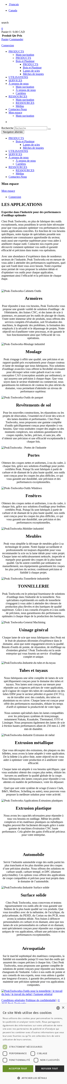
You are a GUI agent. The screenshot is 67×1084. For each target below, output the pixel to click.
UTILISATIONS (18, 77)
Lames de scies (31, 70)
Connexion (7, 45)
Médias (20, 106)
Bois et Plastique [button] (25, 141)
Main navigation (25, 54)
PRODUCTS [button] (16, 138)
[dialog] (33, 1044)
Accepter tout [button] (18, 1068)
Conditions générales (13, 1000)
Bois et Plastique (25, 61)
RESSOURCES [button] (18, 167)
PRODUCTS (16, 51)
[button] (33, 1078)
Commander (16, 39)
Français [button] (14, 4)
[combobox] (58, 1008)
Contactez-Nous (18, 109)
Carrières (21, 93)
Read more (38, 1039)
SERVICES (15, 80)
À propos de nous (19, 83)
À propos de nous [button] (19, 157)
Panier (5, 39)
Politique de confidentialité (41, 1000)
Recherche (7, 128)
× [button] (63, 1007)
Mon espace (15, 112)
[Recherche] (49, 129)
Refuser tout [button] (49, 1068)
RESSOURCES (18, 96)
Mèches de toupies (33, 73)
